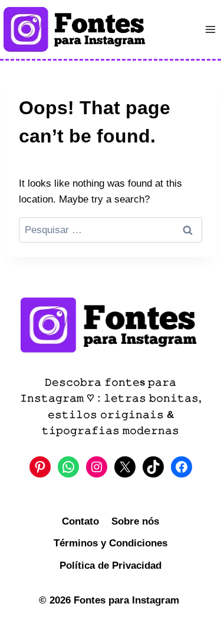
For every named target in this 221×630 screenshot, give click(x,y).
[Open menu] (210, 29)
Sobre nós (135, 521)
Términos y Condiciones (110, 543)
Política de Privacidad (110, 565)
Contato (80, 521)
